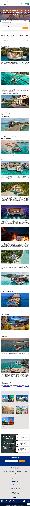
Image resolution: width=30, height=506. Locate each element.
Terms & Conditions (11, 471)
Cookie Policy (25, 471)
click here (16, 504)
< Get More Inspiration (4, 32)
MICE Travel (19, 469)
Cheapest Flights (15, 478)
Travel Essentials (15, 481)
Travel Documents (18, 471)
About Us (8, 469)
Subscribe (22, 460)
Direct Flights (13, 22)
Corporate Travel (13, 469)
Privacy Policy (17, 463)
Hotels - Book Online (25, 469)
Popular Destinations (15, 476)
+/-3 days (26, 22)
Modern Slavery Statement (15, 473)
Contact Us (3, 469)
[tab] (4, 20)
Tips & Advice (15, 484)
